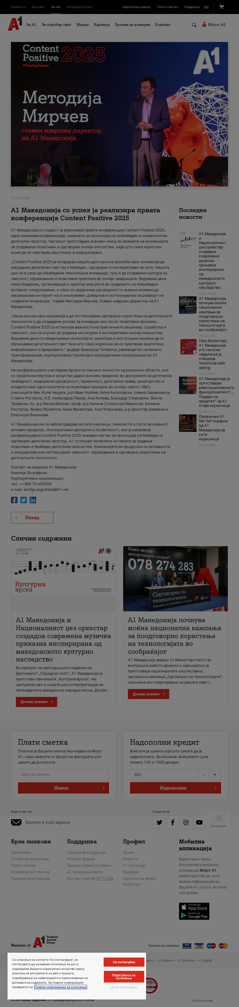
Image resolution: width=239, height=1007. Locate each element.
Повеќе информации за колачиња (61, 987)
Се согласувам (124, 962)
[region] (76, 976)
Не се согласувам (124, 987)
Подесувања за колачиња (124, 976)
